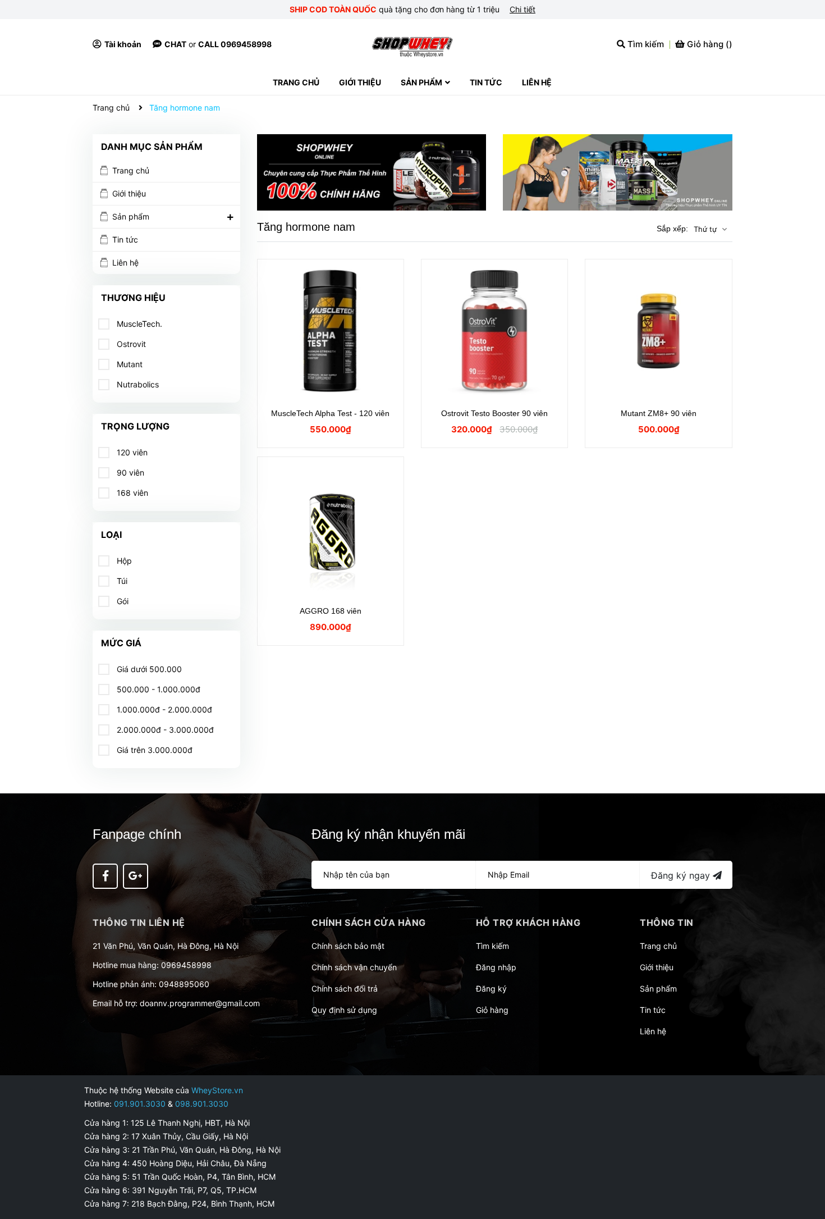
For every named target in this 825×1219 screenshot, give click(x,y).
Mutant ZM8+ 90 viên (658, 413)
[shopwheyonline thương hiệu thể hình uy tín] (617, 172)
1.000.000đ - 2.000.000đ (163, 709)
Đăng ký (491, 988)
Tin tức (125, 239)
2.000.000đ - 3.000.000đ (164, 729)
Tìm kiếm (492, 946)
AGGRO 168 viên (330, 610)
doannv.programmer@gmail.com (200, 1003)
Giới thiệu (129, 193)
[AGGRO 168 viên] (330, 529)
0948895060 (184, 984)
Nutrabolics (136, 384)
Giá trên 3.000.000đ (153, 750)
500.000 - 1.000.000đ (157, 689)
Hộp (123, 560)
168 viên (131, 492)
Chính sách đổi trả (344, 988)
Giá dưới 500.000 (148, 669)
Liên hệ (125, 262)
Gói (121, 601)
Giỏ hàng (492, 1010)
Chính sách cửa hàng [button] (368, 922)
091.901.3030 (140, 1103)
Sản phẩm (130, 216)
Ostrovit (130, 344)
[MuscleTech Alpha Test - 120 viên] (330, 331)
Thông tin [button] (667, 922)
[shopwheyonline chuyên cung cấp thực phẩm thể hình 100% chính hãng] (372, 172)
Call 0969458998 (235, 44)
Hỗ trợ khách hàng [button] (528, 922)
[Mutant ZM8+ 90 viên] (658, 331)
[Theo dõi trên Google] (135, 876)
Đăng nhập (496, 967)
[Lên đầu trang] (805, 1165)
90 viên (129, 472)
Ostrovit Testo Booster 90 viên (494, 413)
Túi (120, 581)
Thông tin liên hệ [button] (139, 922)
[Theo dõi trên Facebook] (105, 876)
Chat (175, 44)
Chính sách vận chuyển (354, 967)
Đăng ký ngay (682, 875)
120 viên (131, 452)
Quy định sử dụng (344, 1010)
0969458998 (186, 965)
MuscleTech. (138, 323)
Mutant (128, 364)
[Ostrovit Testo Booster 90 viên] (494, 331)
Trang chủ (130, 170)
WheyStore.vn (217, 1090)
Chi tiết (522, 9)
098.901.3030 (201, 1103)
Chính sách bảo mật (347, 946)
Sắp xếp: (672, 228)
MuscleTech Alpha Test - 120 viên (330, 413)
